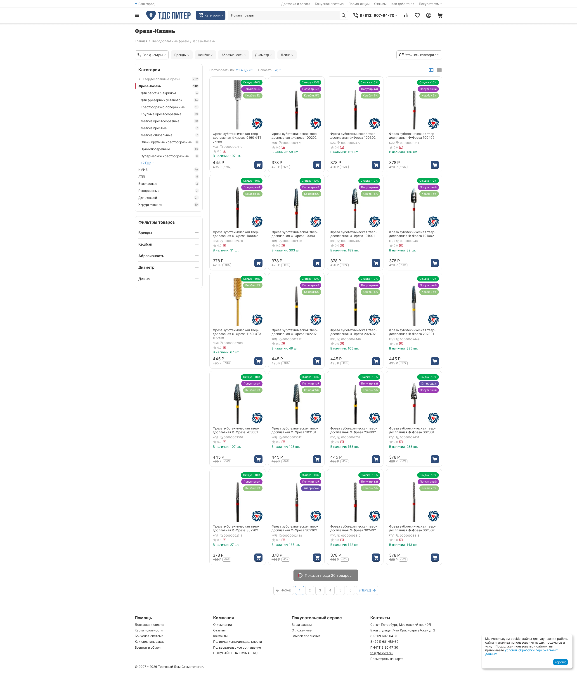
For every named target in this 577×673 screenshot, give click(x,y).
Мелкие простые (169, 128)
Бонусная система (329, 4)
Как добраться (402, 4)
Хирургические (168, 204)
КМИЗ (168, 169)
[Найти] (344, 15)
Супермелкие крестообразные (169, 156)
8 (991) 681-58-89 (384, 641)
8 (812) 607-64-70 (384, 636)
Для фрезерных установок (169, 100)
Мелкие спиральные (169, 135)
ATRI (168, 176)
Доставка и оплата (295, 4)
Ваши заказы (302, 624)
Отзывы (380, 4)
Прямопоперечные (169, 149)
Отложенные (302, 630)
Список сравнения (306, 636)
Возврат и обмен (148, 647)
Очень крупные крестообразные (169, 142)
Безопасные (168, 183)
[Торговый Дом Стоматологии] (168, 15)
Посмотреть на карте (386, 659)
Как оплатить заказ (149, 641)
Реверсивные (168, 190)
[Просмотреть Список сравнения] (406, 15)
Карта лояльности (149, 630)
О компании (222, 624)
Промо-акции (358, 4)
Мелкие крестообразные (169, 121)
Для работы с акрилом (169, 93)
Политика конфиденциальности (237, 641)
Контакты (220, 636)
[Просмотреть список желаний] (417, 15)
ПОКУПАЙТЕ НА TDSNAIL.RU (235, 653)
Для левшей (168, 197)
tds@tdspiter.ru (381, 653)
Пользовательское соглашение (237, 647)
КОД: (216, 146)
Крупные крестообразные (169, 114)
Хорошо (560, 662)
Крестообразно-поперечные (169, 107)
